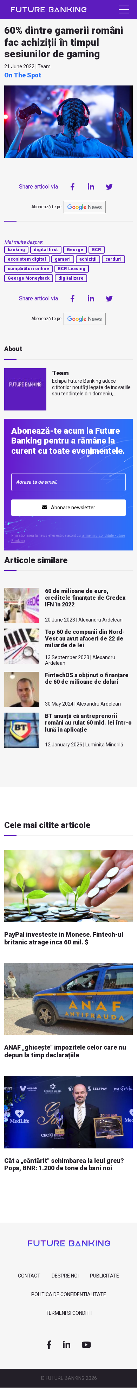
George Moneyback (29, 278)
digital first (46, 249)
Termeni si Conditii (69, 1313)
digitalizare (71, 278)
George (75, 249)
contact (29, 1276)
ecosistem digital (27, 259)
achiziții (88, 259)
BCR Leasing (71, 268)
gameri (63, 259)
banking (16, 249)
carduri (113, 259)
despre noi (65, 1276)
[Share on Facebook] (72, 186)
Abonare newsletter (72, 507)
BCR (96, 249)
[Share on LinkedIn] (91, 186)
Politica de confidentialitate (68, 1294)
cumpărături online (28, 268)
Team (60, 373)
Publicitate (104, 1276)
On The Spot (22, 75)
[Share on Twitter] (109, 186)
